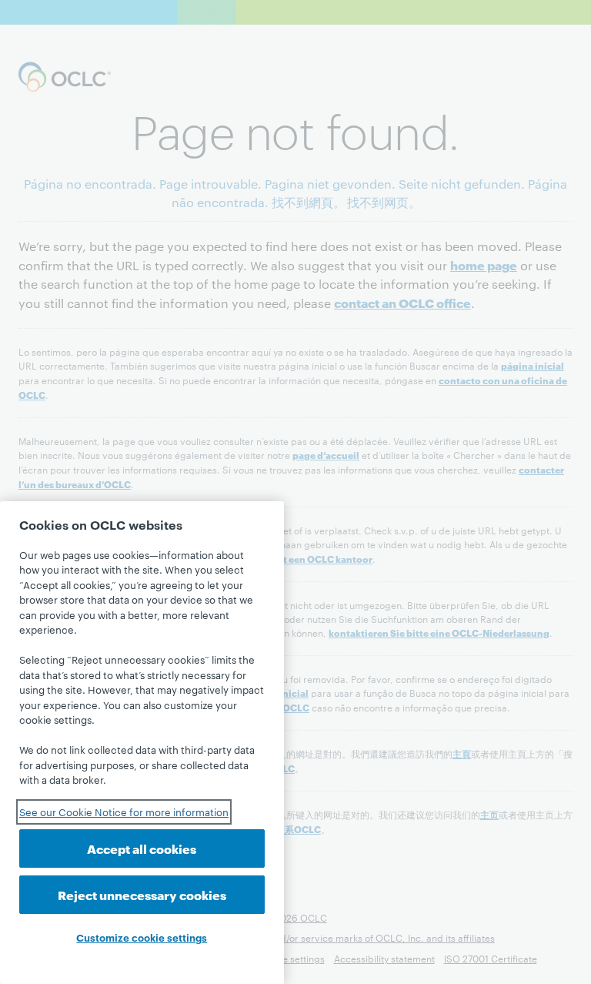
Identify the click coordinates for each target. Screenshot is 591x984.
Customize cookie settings (141, 937)
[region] (142, 742)
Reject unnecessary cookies (142, 894)
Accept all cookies (141, 848)
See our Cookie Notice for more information (124, 811)
